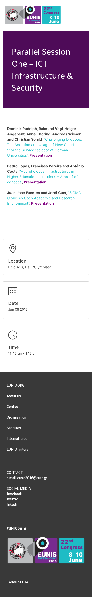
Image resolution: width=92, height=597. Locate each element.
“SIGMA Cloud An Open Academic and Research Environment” (44, 198)
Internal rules (17, 439)
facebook (14, 494)
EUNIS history (17, 449)
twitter (12, 499)
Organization (16, 417)
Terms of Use (17, 582)
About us (14, 396)
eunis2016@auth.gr (31, 478)
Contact (13, 407)
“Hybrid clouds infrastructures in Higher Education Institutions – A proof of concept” (42, 176)
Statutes (14, 428)
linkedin (12, 504)
